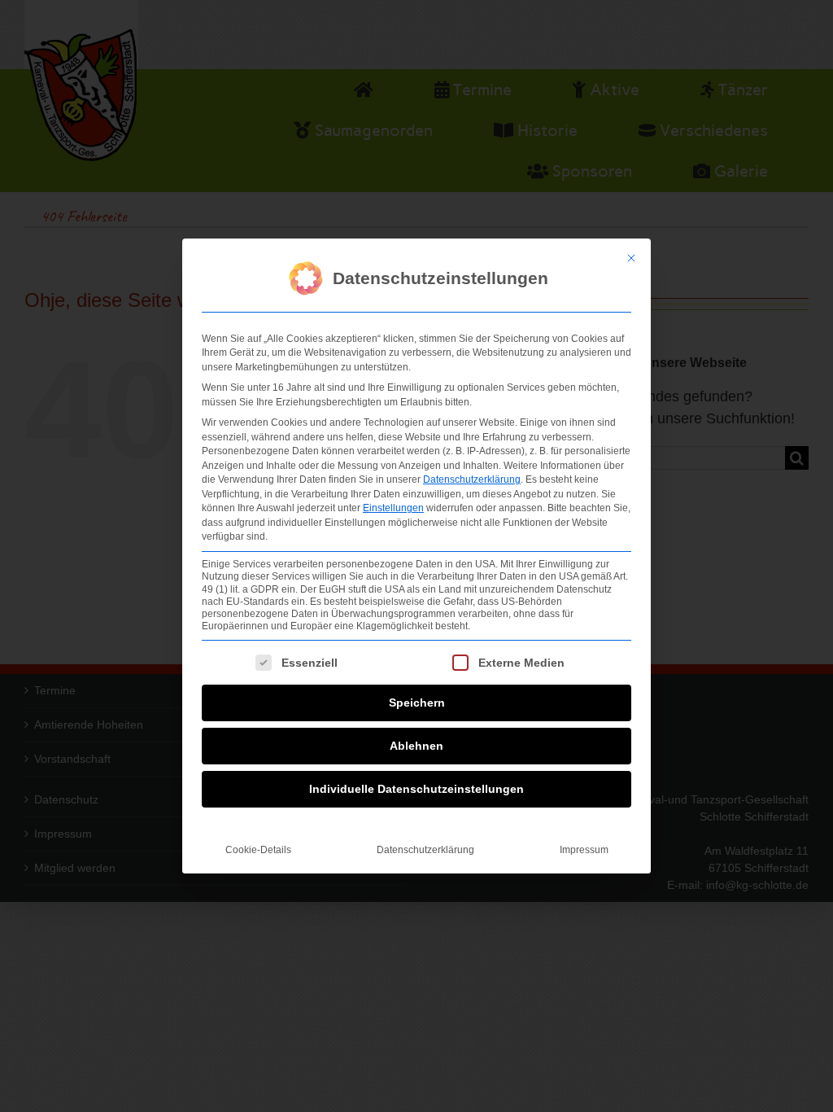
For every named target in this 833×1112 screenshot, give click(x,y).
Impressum (584, 850)
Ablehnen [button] (416, 745)
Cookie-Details (258, 850)
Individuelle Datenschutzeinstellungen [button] (416, 788)
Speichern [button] (417, 702)
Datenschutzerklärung (472, 479)
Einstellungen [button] (393, 508)
